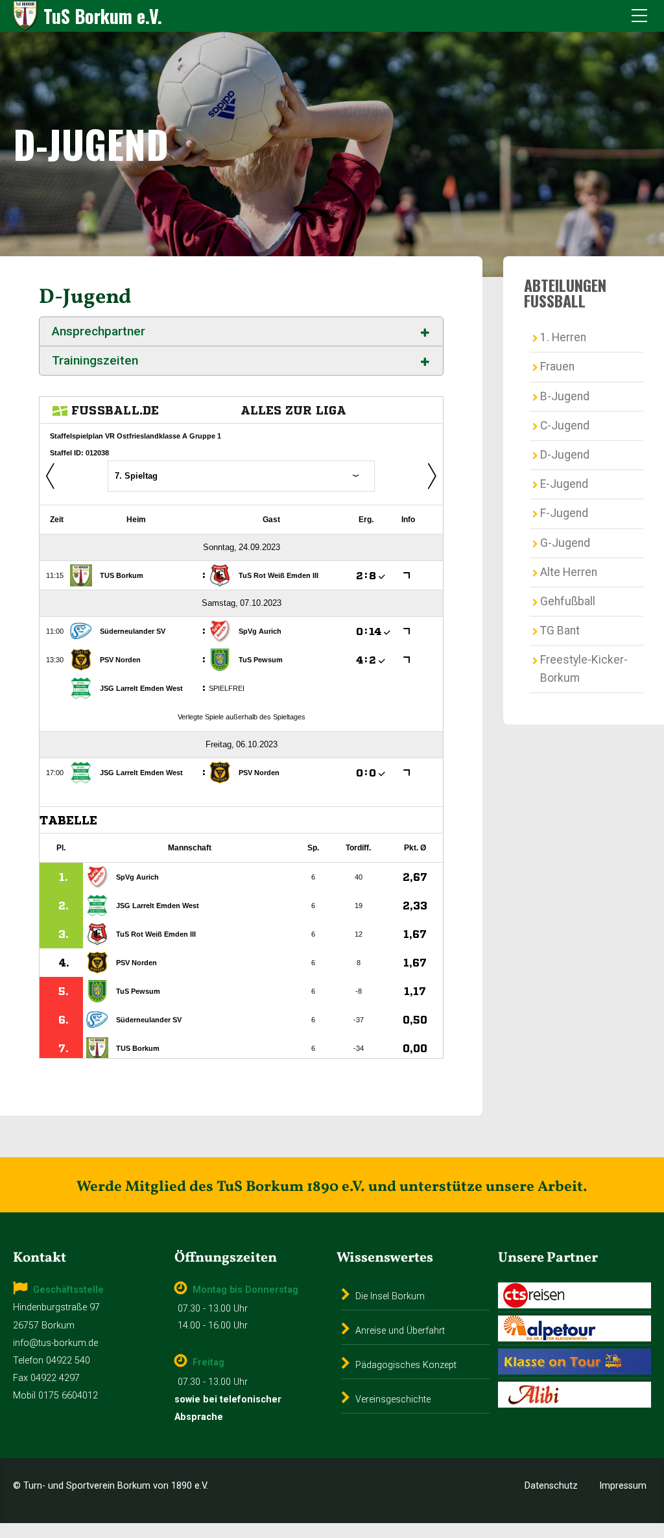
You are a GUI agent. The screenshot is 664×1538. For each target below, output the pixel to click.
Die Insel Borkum (390, 1296)
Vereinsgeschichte (393, 1399)
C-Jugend (564, 425)
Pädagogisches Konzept (405, 1365)
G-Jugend (565, 542)
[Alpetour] (574, 1328)
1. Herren (563, 337)
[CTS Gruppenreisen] (574, 1295)
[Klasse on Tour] (574, 1362)
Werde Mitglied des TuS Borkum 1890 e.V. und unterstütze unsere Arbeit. (332, 1187)
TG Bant (560, 630)
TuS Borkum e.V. (102, 16)
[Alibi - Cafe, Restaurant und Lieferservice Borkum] (574, 1395)
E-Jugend (564, 483)
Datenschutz (551, 1485)
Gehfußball (567, 601)
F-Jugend (564, 513)
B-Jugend (564, 396)
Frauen (557, 366)
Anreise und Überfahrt (400, 1330)
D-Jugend (564, 454)
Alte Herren (568, 572)
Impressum (622, 1485)
